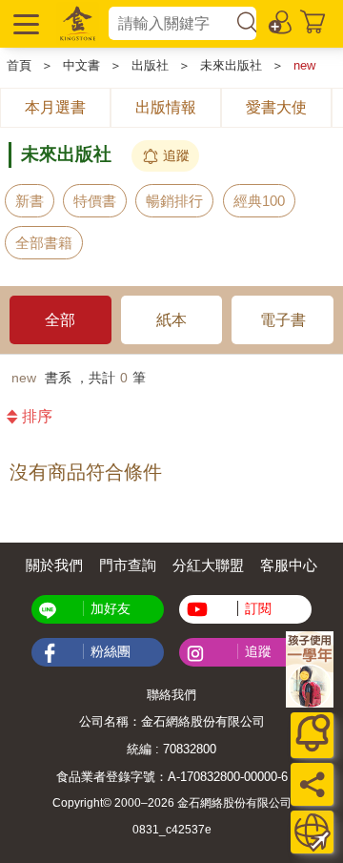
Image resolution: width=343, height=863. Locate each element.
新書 (29, 201)
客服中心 (288, 565)
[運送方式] (312, 832)
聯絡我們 (171, 695)
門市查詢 (127, 565)
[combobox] (171, 23)
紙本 (171, 320)
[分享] (312, 784)
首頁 (19, 65)
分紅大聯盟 (208, 565)
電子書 (283, 320)
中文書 (81, 65)
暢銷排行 (174, 201)
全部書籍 (43, 243)
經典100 (259, 201)
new (304, 65)
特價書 (94, 201)
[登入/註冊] (281, 21)
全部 (60, 320)
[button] (23, 23)
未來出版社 (231, 65)
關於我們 (54, 565)
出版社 (150, 65)
